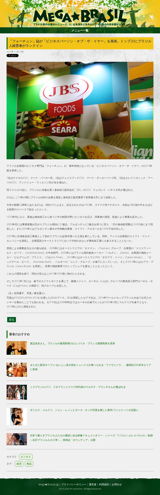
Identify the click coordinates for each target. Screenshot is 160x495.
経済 (19, 463)
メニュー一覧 (80, 30)
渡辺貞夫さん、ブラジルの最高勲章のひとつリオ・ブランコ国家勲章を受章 (72, 343)
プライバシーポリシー (73, 484)
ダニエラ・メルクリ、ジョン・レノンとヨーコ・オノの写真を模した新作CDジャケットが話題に (84, 410)
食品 (29, 463)
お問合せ (117, 484)
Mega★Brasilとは (48, 484)
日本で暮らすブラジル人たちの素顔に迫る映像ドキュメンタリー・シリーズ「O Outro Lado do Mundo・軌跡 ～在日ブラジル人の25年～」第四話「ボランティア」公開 (91, 438)
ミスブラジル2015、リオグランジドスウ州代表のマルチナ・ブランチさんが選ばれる (78, 387)
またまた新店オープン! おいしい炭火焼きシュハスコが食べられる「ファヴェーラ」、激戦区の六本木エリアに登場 (90, 367)
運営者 (92, 484)
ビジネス (26, 456)
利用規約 (104, 484)
